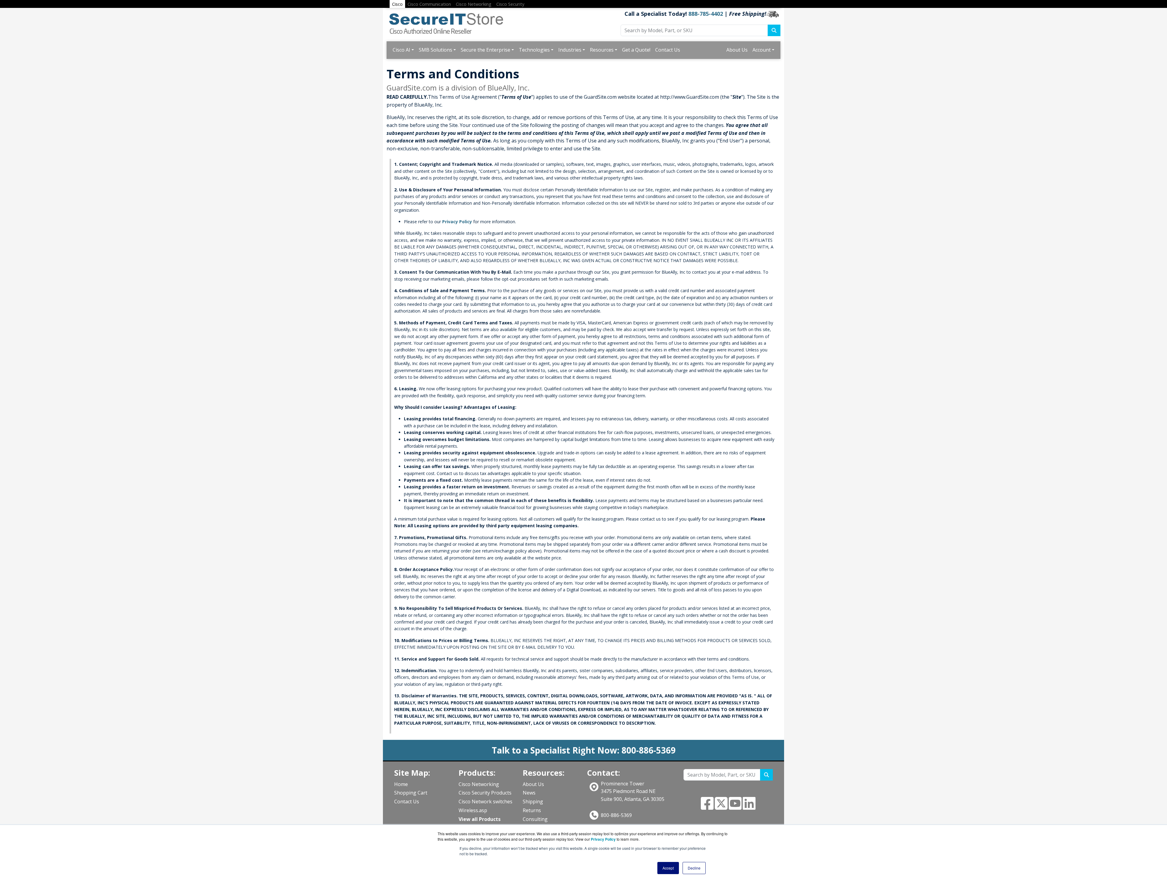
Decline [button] (694, 867)
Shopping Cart (410, 792)
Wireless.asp (473, 810)
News (529, 792)
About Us (737, 49)
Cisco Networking (479, 784)
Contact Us (667, 49)
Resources (602, 49)
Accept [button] (668, 867)
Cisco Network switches (485, 801)
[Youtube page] (735, 807)
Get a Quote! (636, 49)
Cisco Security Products (485, 792)
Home (401, 784)
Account (761, 49)
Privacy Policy (457, 221)
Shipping (533, 801)
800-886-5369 (616, 815)
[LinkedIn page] (749, 807)
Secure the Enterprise (485, 49)
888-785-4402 (705, 13)
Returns (532, 810)
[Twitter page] (721, 807)
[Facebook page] (707, 807)
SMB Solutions (435, 49)
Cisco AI (401, 49)
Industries (569, 49)
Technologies (534, 49)
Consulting (535, 819)
